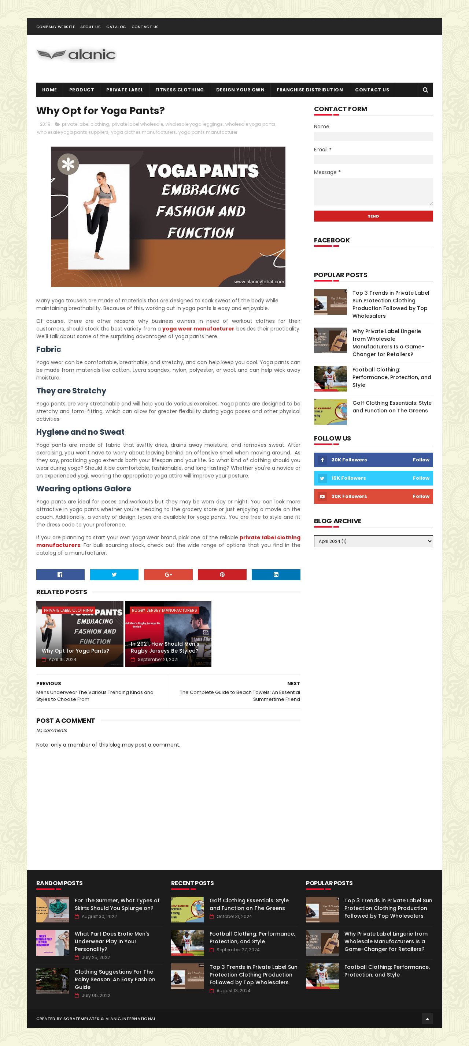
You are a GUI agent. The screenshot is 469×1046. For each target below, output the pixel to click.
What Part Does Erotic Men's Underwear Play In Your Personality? (112, 941)
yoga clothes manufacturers (143, 132)
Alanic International (131, 1019)
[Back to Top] (427, 1018)
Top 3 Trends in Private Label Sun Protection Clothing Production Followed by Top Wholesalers (390, 304)
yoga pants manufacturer (207, 132)
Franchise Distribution (310, 90)
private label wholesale (137, 124)
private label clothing (85, 124)
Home (49, 90)
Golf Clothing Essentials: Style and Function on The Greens (392, 406)
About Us (90, 27)
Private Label (124, 90)
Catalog (116, 27)
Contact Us (145, 27)
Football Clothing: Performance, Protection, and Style (391, 377)
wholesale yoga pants (250, 124)
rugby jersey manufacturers (164, 610)
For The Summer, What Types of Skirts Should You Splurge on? (117, 904)
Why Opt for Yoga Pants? (75, 650)
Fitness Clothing (179, 90)
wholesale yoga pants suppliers (72, 132)
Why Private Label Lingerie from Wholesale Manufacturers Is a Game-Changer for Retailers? (388, 343)
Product (82, 90)
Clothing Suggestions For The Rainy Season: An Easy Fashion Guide (115, 979)
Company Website (55, 27)
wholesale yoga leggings (194, 124)
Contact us (372, 90)
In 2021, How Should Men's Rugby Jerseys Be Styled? (165, 647)
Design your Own (240, 90)
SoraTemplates (81, 1019)
